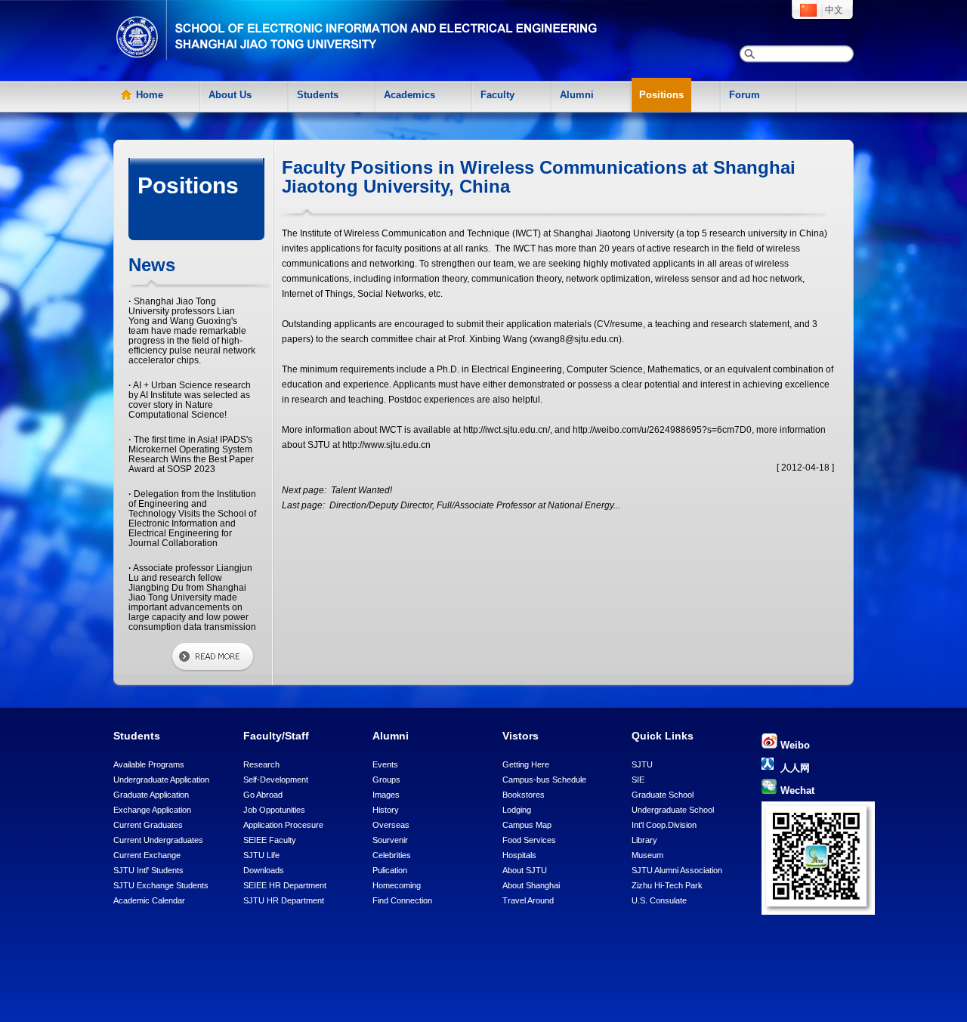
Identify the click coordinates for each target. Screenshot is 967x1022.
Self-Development (275, 779)
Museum (647, 855)
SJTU (642, 764)
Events (385, 764)
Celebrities (391, 855)
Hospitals (519, 855)
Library (644, 839)
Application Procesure (283, 824)
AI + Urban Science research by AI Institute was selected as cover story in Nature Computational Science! (189, 400)
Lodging (516, 809)
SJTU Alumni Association (677, 870)
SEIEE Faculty (269, 839)
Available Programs (148, 764)
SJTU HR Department (283, 900)
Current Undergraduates (158, 839)
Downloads (263, 870)
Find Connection (402, 900)
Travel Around (528, 900)
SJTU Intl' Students (148, 870)
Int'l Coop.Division (664, 824)
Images (386, 794)
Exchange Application (152, 809)
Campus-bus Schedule (544, 779)
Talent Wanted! (360, 490)
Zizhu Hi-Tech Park (667, 885)
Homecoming (396, 885)
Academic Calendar (149, 900)
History (385, 809)
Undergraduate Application (161, 779)
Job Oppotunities (274, 809)
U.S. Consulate (659, 900)
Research (261, 764)
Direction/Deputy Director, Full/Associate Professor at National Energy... (473, 505)
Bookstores (523, 794)
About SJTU (524, 870)
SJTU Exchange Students (161, 885)
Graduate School (663, 794)
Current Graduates (148, 824)
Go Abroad (263, 794)
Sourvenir (390, 839)
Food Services (529, 839)
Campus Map (526, 824)
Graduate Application (151, 794)
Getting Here (525, 764)
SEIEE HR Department (284, 885)
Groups (386, 779)
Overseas (390, 824)
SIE (638, 779)
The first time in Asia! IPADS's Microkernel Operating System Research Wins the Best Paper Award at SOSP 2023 (191, 454)
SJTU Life (261, 855)
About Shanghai (531, 885)
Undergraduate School (673, 809)
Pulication (389, 870)
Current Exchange (147, 855)
